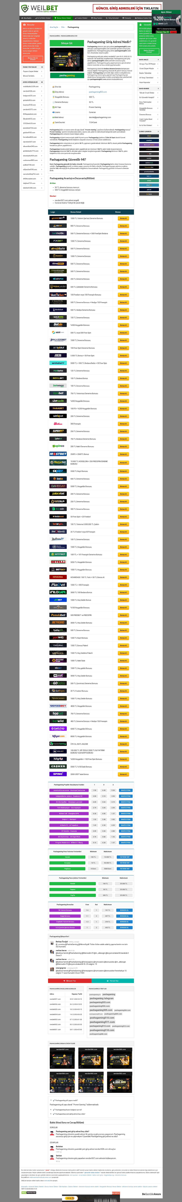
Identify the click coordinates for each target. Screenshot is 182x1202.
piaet (149, 189)
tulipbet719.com (29, 183)
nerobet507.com (62, 1049)
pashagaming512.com (100, 1026)
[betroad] (58, 624)
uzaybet (149, 140)
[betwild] (58, 723)
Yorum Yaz (113, 981)
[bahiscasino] (58, 609)
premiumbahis (149, 172)
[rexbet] (58, 669)
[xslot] (58, 334)
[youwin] (58, 639)
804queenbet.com (30, 114)
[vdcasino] (58, 700)
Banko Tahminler (145, 73)
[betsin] (58, 326)
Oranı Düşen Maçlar (146, 68)
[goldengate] (58, 257)
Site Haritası (63, 1186)
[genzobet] (58, 707)
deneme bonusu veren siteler (89, 1186)
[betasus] (58, 503)
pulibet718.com (29, 165)
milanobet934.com (30, 169)
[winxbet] (58, 417)
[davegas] (58, 488)
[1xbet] (58, 472)
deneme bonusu (120, 1175)
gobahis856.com (29, 100)
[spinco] (58, 448)
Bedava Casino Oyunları (146, 18)
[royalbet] (58, 380)
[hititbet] (58, 556)
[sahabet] (58, 440)
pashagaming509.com (113, 1014)
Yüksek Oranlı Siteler (146, 93)
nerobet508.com (29, 91)
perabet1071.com (29, 109)
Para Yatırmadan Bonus (145, 103)
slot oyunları (74, 1175)
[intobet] (58, 594)
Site (63, 27)
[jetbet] (58, 601)
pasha (67, 75)
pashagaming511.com (102, 1022)
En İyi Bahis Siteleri (44, 18)
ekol (149, 185)
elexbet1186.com (29, 188)
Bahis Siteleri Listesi (149, 51)
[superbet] (58, 433)
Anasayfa (24, 1186)
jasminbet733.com (30, 128)
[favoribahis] (58, 533)
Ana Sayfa (27, 18)
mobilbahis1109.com (31, 86)
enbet (149, 180)
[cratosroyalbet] (58, 304)
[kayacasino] (58, 548)
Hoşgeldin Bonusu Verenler (145, 109)
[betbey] (58, 571)
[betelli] (58, 563)
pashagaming (109, 994)
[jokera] (58, 357)
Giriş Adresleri (113, 18)
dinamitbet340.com (30, 146)
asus (149, 194)
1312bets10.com (29, 123)
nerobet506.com (91, 1049)
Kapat (173, 32)
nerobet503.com (91, 1073)
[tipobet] (58, 395)
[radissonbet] (58, 541)
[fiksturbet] (58, 465)
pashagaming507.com (96, 1014)
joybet (149, 158)
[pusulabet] (58, 616)
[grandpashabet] (58, 273)
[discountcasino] (58, 662)
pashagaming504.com (100, 1006)
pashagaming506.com (122, 1010)
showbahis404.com (30, 156)
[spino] (58, 776)
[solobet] (58, 480)
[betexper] (58, 692)
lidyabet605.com (29, 119)
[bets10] (58, 632)
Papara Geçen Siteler (30, 71)
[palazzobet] (58, 342)
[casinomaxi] (58, 647)
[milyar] (58, 738)
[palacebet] (58, 495)
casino (149, 163)
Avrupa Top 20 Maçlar (147, 64)
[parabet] (58, 410)
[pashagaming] (58, 288)
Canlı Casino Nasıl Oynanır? (145, 120)
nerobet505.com (120, 1049)
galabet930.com (29, 133)
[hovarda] (58, 579)
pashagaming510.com (102, 1017)
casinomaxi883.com (30, 160)
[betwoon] (58, 387)
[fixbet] (58, 242)
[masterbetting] (58, 745)
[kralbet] (58, 753)
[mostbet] (58, 455)
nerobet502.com (120, 1073)
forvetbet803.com (30, 137)
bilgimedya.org (109, 1175)
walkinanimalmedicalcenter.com (40, 1177)
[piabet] (58, 586)
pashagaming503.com (100, 1002)
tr (149, 136)
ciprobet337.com (29, 142)
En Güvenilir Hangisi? (146, 97)
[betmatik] (58, 235)
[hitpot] (58, 760)
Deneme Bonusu (145, 115)
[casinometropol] (58, 654)
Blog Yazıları (97, 18)
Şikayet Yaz (71, 981)
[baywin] (58, 510)
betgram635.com (29, 96)
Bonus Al (123, 218)
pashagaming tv (95, 994)
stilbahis (149, 149)
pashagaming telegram (101, 998)
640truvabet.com (29, 179)
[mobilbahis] (58, 250)
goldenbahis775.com (30, 151)
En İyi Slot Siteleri (145, 125)
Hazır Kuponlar (144, 82)
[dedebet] (58, 311)
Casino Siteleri (82, 18)
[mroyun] (58, 677)
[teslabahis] (58, 518)
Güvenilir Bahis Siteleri (36, 1186)
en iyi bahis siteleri (85, 1175)
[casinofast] (58, 280)
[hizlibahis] (58, 372)
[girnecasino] (58, 265)
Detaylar (128, 18)
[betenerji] (58, 349)
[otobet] (58, 227)
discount (149, 145)
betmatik (47, 1181)
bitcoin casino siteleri (150, 1186)
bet (149, 167)
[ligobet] (58, 715)
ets (149, 154)
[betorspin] (58, 526)
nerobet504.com (62, 1073)
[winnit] (58, 364)
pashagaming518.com (102, 1030)
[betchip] (58, 730)
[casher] (58, 768)
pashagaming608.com (98, 1034)
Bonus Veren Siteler (64, 18)
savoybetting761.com (31, 174)
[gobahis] (58, 685)
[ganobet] (58, 220)
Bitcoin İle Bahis (28, 76)
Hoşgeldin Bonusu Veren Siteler (110, 1186)
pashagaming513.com (121, 1026)
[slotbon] (58, 425)
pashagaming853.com (98, 92)
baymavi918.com (29, 105)
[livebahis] (58, 402)
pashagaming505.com (101, 1010)
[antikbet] (58, 296)
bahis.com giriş (97, 1175)
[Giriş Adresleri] (128, 8)
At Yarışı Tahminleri (146, 78)
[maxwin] (58, 319)
